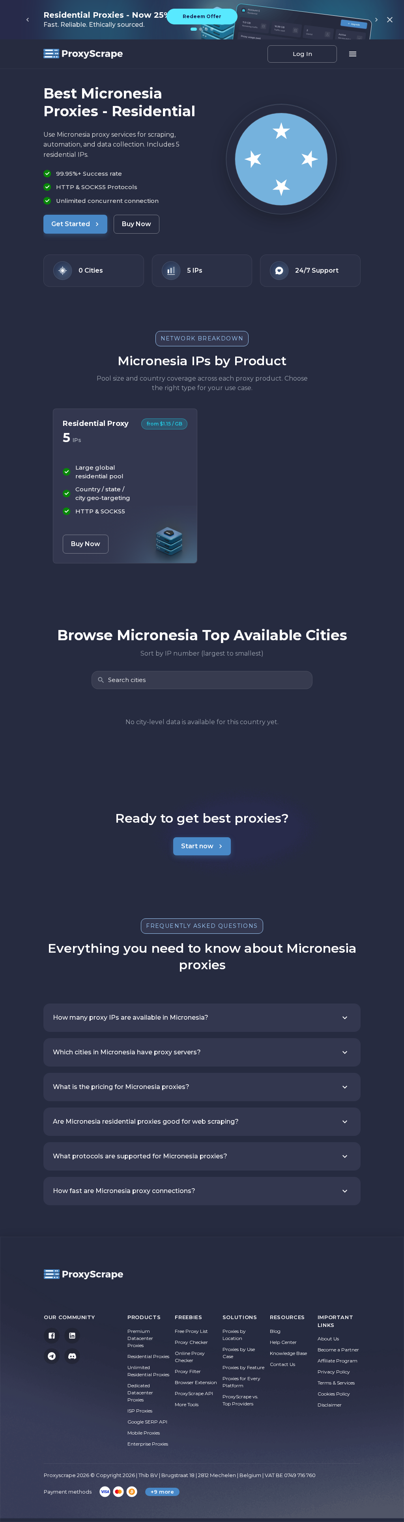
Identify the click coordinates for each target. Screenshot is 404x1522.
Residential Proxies (148, 1356)
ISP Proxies (139, 1411)
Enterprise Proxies (147, 1444)
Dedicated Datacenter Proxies (140, 1393)
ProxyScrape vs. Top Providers (240, 1400)
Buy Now (136, 224)
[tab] (194, 29)
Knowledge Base (288, 1353)
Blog (275, 1331)
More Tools (186, 1404)
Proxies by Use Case (239, 1352)
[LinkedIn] (72, 1336)
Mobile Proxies (143, 1433)
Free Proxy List (191, 1331)
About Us (328, 1339)
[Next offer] (376, 19)
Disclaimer (330, 1405)
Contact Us (282, 1364)
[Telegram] (52, 1356)
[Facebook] (52, 1336)
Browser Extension (196, 1382)
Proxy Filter (188, 1371)
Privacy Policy (334, 1372)
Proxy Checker (191, 1342)
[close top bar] (389, 19)
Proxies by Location (234, 1334)
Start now (197, 846)
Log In (302, 54)
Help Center (283, 1342)
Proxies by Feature (243, 1367)
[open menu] (353, 54)
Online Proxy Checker (190, 1356)
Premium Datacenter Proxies (140, 1338)
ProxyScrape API (194, 1393)
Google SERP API (147, 1422)
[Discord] (72, 1356)
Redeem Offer (202, 16)
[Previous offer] (27, 19)
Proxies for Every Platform (241, 1381)
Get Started (70, 224)
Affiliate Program (337, 1361)
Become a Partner (338, 1350)
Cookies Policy (334, 1394)
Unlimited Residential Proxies (148, 1370)
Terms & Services (336, 1383)
